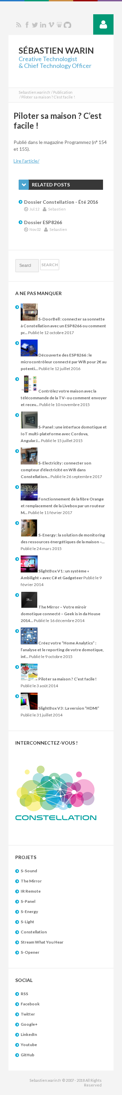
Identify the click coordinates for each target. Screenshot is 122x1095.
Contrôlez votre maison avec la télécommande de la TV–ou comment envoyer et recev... (64, 397)
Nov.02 (35, 229)
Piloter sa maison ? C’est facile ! (67, 678)
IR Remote (31, 891)
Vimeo (51, 25)
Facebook (26, 25)
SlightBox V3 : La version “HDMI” (68, 708)
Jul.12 (34, 209)
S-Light (27, 921)
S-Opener (30, 952)
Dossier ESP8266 (43, 222)
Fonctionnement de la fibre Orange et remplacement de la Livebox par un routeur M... (63, 505)
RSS (18, 25)
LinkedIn (29, 1034)
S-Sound (29, 870)
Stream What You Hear (42, 942)
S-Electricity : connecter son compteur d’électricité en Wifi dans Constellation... (56, 469)
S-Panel (28, 901)
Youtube (29, 1044)
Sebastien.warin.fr (34, 92)
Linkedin (43, 25)
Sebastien (57, 209)
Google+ (29, 1024)
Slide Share (59, 25)
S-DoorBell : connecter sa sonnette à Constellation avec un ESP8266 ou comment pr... (63, 325)
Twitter (35, 25)
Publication (63, 92)
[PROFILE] (103, 24)
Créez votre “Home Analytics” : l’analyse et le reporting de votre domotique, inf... (62, 649)
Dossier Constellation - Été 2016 (61, 202)
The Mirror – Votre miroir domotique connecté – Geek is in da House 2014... (60, 613)
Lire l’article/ (26, 161)
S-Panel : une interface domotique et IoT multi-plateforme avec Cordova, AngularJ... (64, 433)
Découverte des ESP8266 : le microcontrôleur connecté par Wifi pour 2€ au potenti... (63, 361)
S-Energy (29, 911)
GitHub (27, 1054)
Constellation (34, 931)
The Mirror (31, 880)
